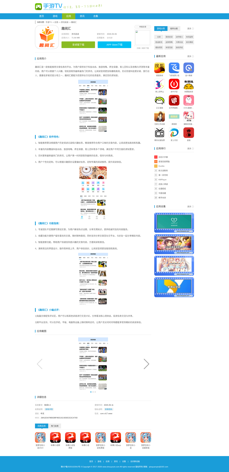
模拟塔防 (158, 47)
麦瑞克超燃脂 (164, 161)
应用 (68, 16)
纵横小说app (115, 445)
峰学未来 (162, 198)
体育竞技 (169, 47)
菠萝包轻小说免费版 (100, 446)
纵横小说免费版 (70, 446)
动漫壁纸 (162, 189)
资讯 (82, 16)
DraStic (161, 166)
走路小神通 (163, 184)
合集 (95, 16)
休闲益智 (189, 37)
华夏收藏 (162, 193)
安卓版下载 (78, 44)
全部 (159, 37)
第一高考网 (163, 175)
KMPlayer (162, 180)
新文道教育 (163, 171)
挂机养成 (179, 47)
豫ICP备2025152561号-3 (71, 467)
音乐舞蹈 (189, 42)
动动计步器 (163, 157)
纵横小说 (85, 445)
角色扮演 (169, 37)
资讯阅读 (64, 22)
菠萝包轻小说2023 (40, 446)
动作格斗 (179, 37)
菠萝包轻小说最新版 (145, 446)
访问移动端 (135, 461)
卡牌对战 (179, 42)
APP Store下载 (114, 44)
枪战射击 (158, 42)
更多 (189, 28)
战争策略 (169, 42)
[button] (146, 364)
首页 (41, 16)
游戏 (55, 16)
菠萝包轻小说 (130, 446)
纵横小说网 (55, 445)
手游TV (49, 22)
